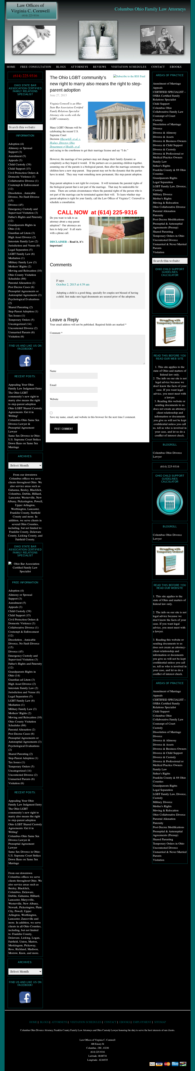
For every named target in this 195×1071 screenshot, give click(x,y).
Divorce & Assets (163, 137)
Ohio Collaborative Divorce (169, 207)
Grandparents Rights (165, 178)
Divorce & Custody (164, 149)
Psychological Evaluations (23, 299)
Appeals (158, 87)
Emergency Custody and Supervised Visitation (23, 211)
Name (53, 371)
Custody (158, 120)
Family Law (160, 161)
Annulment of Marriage (167, 83)
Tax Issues (14, 315)
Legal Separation (163, 182)
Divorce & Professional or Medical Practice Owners (168, 155)
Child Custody (17, 164)
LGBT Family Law (19, 254)
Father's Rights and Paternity (25, 217)
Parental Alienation (164, 211)
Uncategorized (17, 324)
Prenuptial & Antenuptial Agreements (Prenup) (168, 225)
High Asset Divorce (20, 237)
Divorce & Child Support (168, 145)
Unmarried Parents (19, 332)
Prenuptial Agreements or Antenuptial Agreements (23, 293)
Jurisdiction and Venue (22, 245)
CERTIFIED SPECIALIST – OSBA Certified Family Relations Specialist (169, 95)
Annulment (15, 156)
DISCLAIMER (58, 242)
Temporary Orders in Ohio (168, 236)
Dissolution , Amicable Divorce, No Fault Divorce (23, 195)
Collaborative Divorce (21, 181)
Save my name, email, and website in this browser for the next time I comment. (93, 417)
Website (54, 399)
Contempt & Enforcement (23, 185)
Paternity (158, 215)
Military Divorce (162, 194)
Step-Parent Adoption (21, 311)
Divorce (157, 128)
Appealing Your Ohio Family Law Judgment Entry (25, 386)
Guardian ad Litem (19, 233)
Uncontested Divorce (165, 240)
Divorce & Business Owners (169, 141)
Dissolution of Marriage (167, 124)
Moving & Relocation (166, 202)
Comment (56, 333)
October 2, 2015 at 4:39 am (72, 284)
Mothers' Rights (17, 266)
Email (53, 385)
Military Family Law (20, 262)
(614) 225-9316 (30, 15)
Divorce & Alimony (165, 132)
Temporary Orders (19, 319)
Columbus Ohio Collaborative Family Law (168, 109)
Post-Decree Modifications (168, 219)
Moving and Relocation (22, 270)
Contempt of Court (164, 116)
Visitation (158, 252)
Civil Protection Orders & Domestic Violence (23, 174)
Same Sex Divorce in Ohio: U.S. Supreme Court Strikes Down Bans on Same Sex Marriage (24, 441)
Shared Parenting (163, 231)
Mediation (14, 258)
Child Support (161, 103)
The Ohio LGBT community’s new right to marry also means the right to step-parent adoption (24, 398)
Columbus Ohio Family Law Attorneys (150, 9)
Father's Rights (161, 165)
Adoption (14, 144)
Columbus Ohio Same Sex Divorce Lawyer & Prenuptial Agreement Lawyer (23, 425)
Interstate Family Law (21, 241)
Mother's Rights (162, 198)
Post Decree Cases (19, 287)
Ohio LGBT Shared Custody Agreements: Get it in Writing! (25, 412)
